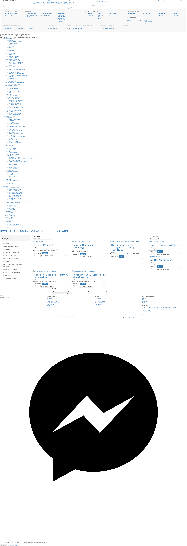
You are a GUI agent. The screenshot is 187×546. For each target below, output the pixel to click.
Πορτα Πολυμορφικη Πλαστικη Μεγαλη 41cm (89, 276)
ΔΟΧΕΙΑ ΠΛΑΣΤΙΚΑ (13, 153)
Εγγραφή (69, 293)
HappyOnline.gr (130, 317)
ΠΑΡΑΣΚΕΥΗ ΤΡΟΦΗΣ (14, 223)
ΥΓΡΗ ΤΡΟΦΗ (12, 46)
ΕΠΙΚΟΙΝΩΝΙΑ (6, 227)
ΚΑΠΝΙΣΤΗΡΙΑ (12, 176)
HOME (4, 231)
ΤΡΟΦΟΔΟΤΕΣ (9, 112)
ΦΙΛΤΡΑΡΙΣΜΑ (12, 79)
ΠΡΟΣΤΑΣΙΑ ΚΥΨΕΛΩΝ (11, 139)
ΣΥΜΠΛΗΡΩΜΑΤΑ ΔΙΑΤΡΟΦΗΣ (16, 41)
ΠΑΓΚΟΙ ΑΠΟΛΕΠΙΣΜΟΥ (14, 72)
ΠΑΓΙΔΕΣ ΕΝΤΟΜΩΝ (14, 144)
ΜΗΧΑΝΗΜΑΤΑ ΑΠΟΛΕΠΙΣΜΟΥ (16, 74)
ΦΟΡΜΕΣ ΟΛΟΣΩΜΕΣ (14, 180)
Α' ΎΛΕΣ (10, 44)
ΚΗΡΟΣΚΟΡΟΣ (12, 207)
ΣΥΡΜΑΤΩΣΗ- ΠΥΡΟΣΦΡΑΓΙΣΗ (10, 246)
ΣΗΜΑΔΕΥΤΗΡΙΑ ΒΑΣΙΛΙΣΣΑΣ (15, 193)
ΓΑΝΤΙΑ (10, 185)
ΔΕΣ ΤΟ (45, 253)
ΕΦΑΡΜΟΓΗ (12, 210)
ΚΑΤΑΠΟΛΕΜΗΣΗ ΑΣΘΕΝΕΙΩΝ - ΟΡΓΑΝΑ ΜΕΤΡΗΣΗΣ (13, 265)
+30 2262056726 (146, 309)
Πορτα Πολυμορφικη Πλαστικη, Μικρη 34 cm (51, 276)
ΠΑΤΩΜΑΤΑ (8, 94)
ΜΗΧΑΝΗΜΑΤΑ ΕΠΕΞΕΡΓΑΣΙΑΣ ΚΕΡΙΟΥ (15, 82)
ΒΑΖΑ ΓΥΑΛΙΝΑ (12, 148)
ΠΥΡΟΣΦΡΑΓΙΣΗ (10, 125)
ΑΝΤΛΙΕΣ (11, 76)
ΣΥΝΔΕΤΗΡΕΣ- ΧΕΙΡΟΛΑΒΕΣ (15, 131)
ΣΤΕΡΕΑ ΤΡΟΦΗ (13, 43)
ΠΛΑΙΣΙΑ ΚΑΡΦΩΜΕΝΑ (14, 109)
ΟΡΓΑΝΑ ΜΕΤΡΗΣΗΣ (11, 211)
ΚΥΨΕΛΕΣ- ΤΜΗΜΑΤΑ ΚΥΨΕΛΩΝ (11, 252)
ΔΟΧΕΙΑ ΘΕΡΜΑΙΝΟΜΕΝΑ (15, 63)
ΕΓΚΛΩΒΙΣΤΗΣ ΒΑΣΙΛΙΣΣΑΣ (15, 189)
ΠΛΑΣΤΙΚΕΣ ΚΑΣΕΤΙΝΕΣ (14, 160)
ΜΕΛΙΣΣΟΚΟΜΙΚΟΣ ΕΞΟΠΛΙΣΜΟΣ (11, 163)
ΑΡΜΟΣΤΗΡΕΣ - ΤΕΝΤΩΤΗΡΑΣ (16, 119)
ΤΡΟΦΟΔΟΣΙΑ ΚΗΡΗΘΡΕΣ (9, 38)
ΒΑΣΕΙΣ (10, 65)
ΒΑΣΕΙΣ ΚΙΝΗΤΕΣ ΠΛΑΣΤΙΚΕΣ (15, 100)
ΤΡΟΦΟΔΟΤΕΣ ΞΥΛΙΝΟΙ (14, 115)
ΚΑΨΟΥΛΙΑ (11, 120)
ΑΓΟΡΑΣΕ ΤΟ (37, 253)
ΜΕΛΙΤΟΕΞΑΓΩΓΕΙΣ (10, 66)
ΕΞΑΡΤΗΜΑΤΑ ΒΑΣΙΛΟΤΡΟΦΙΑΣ (13, 188)
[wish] (93, 504)
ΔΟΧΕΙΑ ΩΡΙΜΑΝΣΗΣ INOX (15, 60)
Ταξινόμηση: (36, 236)
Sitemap (49, 305)
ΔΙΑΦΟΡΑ (11, 138)
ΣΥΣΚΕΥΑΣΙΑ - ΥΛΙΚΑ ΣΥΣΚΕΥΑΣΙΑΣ (11, 272)
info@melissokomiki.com (147, 312)
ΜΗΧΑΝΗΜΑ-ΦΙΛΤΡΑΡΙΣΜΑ (10, 269)
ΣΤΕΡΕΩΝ (11, 212)
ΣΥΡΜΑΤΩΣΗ (9, 117)
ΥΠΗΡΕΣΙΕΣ (8, 221)
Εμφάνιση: (156, 236)
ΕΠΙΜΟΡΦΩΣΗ (9, 217)
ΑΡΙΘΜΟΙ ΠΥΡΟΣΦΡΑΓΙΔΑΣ (15, 128)
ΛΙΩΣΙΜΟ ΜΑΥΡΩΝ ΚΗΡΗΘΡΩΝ (16, 226)
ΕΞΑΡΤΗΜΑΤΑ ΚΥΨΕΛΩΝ (9, 116)
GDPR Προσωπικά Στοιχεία (101, 302)
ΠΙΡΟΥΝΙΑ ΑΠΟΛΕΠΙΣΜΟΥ (15, 166)
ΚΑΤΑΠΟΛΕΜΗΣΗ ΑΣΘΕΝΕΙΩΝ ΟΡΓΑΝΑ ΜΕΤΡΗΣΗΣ (15, 201)
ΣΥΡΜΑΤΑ (11, 122)
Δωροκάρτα (145, 301)
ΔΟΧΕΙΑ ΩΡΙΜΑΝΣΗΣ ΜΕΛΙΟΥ (13, 59)
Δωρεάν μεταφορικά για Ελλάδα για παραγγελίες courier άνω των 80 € (53, 2)
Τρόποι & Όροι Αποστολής (53, 301)
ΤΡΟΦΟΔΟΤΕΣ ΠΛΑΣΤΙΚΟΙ (15, 113)
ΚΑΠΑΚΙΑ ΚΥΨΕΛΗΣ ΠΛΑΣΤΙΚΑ (16, 104)
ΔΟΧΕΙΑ (8, 151)
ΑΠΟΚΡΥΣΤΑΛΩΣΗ (10, 53)
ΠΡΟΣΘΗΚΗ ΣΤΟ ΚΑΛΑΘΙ (47, 255)
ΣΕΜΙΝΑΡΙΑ (11, 220)
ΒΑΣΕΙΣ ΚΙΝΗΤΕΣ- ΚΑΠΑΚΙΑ (12, 98)
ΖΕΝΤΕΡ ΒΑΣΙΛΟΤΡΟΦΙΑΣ (15, 195)
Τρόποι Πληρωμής (99, 298)
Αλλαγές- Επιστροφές (53, 299)
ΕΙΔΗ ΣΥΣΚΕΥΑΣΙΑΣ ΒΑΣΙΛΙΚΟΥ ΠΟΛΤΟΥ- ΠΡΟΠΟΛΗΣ (21, 158)
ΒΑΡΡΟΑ (11, 204)
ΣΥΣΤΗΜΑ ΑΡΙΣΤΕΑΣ (14, 191)
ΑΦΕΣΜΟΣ (11, 173)
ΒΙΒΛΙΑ (10, 218)
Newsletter (144, 298)
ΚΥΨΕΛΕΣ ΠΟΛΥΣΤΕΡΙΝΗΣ (15, 91)
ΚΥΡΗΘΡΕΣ (8, 47)
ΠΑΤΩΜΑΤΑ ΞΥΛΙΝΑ (13, 95)
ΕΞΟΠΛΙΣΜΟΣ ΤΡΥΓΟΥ (11, 164)
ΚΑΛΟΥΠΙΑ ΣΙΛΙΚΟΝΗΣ (14, 49)
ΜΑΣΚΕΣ (11, 183)
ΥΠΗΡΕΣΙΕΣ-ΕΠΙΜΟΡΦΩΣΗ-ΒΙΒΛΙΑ (11, 278)
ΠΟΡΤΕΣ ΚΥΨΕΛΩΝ (13, 132)
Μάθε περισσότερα (13, 545)
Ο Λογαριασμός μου (163, 0)
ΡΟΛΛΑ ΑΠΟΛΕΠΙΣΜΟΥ (14, 169)
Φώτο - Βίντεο (98, 304)
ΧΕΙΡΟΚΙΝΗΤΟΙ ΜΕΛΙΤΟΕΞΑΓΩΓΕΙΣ (17, 69)
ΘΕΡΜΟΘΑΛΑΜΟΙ (13, 57)
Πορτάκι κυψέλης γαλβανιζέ (165, 244)
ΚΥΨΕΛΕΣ (8, 87)
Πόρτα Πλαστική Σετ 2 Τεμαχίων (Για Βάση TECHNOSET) (123, 247)
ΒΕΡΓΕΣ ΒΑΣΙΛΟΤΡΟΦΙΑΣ (15, 198)
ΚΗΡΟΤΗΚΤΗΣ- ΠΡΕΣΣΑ (14, 84)
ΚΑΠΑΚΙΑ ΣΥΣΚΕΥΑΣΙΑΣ (14, 157)
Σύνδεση (181, 0)
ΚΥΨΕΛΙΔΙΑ (11, 93)
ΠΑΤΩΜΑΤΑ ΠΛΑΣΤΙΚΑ (14, 97)
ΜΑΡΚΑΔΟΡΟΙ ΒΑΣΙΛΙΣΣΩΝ (15, 196)
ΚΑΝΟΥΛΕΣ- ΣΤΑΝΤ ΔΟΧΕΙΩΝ (16, 62)
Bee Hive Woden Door (161, 259)
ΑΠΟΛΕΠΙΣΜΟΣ (9, 71)
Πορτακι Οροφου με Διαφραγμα (83, 246)
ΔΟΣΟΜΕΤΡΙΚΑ (12, 78)
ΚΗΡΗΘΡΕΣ (11, 50)
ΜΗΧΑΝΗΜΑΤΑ (6, 52)
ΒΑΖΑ (7, 147)
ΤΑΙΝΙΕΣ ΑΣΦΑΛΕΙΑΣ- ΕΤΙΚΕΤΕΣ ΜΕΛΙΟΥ (18, 161)
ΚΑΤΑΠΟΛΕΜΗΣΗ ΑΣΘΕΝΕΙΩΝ (13, 202)
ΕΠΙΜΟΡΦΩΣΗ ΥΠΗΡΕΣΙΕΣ (9, 215)
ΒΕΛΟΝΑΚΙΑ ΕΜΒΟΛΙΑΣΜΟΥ (15, 192)
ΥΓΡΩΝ (10, 214)
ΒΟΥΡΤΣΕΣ (11, 170)
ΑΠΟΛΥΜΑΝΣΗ (12, 208)
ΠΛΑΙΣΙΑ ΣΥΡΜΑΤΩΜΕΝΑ (15, 110)
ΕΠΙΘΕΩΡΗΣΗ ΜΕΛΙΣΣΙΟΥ (12, 172)
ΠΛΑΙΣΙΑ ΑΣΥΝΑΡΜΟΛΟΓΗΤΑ (16, 107)
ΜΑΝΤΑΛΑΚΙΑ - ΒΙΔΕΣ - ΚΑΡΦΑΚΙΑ (17, 134)
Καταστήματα (98, 299)
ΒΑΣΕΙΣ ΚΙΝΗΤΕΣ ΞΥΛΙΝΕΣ (15, 101)
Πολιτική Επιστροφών (100, 301)
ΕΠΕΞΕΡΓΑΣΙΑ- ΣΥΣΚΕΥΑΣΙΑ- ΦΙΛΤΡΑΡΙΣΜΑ (16, 75)
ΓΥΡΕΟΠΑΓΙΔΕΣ (12, 135)
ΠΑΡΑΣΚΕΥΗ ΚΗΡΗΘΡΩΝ (15, 224)
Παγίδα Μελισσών (44, 244)
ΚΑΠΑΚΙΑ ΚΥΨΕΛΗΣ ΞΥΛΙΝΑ (15, 103)
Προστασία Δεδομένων (53, 302)
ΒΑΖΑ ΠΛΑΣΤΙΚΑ (13, 150)
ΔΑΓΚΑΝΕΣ (11, 177)
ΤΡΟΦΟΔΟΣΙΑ (9, 40)
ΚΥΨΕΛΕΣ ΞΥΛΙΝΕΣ (13, 90)
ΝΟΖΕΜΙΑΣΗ (12, 205)
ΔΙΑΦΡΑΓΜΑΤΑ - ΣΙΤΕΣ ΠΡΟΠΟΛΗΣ (17, 136)
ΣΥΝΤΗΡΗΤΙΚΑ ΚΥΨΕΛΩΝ (15, 142)
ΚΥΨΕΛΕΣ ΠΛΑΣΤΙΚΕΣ (14, 88)
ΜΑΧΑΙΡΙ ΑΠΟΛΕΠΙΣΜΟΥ (14, 167)
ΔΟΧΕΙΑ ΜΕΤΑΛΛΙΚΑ (14, 154)
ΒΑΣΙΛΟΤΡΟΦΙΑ (6, 186)
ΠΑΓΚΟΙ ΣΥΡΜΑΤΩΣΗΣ (14, 123)
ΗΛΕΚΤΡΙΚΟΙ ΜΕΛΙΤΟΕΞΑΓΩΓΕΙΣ (17, 68)
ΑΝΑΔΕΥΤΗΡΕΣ (12, 81)
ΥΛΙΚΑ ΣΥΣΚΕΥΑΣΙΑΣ (8, 145)
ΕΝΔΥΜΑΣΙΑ (9, 179)
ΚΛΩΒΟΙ (11, 199)
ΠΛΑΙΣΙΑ (8, 106)
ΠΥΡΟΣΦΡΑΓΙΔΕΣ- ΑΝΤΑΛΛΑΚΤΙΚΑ (17, 126)
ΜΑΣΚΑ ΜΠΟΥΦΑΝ (13, 182)
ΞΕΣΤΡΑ (11, 174)
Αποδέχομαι (4, 545)
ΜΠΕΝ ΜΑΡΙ (11, 55)
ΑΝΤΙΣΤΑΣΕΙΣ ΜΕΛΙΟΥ (14, 56)
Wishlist (143, 302)
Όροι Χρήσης (50, 304)
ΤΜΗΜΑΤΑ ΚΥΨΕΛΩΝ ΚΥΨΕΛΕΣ (10, 85)
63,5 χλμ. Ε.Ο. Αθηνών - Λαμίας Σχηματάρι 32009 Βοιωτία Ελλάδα (159, 307)
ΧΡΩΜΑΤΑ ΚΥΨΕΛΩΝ (14, 141)
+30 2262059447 (146, 310)
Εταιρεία (49, 298)
